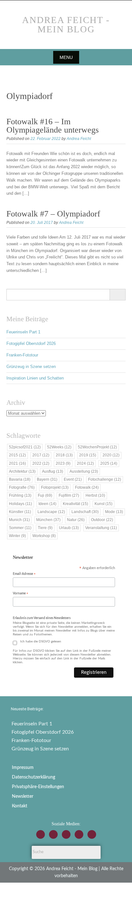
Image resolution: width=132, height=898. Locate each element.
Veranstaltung (101, 528)
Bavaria (19, 479)
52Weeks (59, 447)
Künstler (20, 512)
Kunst (103, 504)
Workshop (44, 536)
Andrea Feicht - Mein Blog (66, 24)
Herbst (95, 495)
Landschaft (85, 512)
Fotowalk (87, 487)
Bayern (47, 479)
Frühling (20, 495)
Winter (17, 536)
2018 (64, 455)
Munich (19, 520)
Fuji (45, 495)
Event (73, 479)
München (48, 520)
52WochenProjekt (97, 447)
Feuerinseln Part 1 (23, 332)
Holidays (20, 504)
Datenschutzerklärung (33, 777)
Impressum (23, 767)
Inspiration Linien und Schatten (35, 378)
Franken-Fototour (22, 355)
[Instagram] (40, 834)
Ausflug (52, 471)
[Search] (117, 294)
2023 (63, 463)
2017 (40, 455)
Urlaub (69, 528)
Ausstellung (84, 471)
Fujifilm (69, 495)
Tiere (45, 528)
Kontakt (19, 806)
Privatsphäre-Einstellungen (38, 787)
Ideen (47, 504)
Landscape (51, 512)
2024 (85, 463)
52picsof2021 (25, 447)
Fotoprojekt (55, 487)
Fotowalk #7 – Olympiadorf (53, 213)
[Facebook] (53, 834)
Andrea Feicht (79, 138)
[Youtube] (66, 834)
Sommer (20, 528)
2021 (17, 463)
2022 (40, 463)
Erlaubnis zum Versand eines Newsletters (41, 618)
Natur (76, 520)
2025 (108, 463)
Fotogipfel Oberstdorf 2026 (31, 343)
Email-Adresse (24, 574)
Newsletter (22, 796)
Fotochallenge (104, 479)
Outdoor (102, 520)
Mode (114, 512)
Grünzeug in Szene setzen (31, 366)
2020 (111, 455)
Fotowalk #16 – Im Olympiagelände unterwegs (52, 126)
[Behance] (79, 834)
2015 (17, 455)
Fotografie (22, 487)
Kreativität (75, 504)
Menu (66, 57)
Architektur (22, 471)
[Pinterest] (91, 834)
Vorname (20, 594)
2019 (87, 455)
